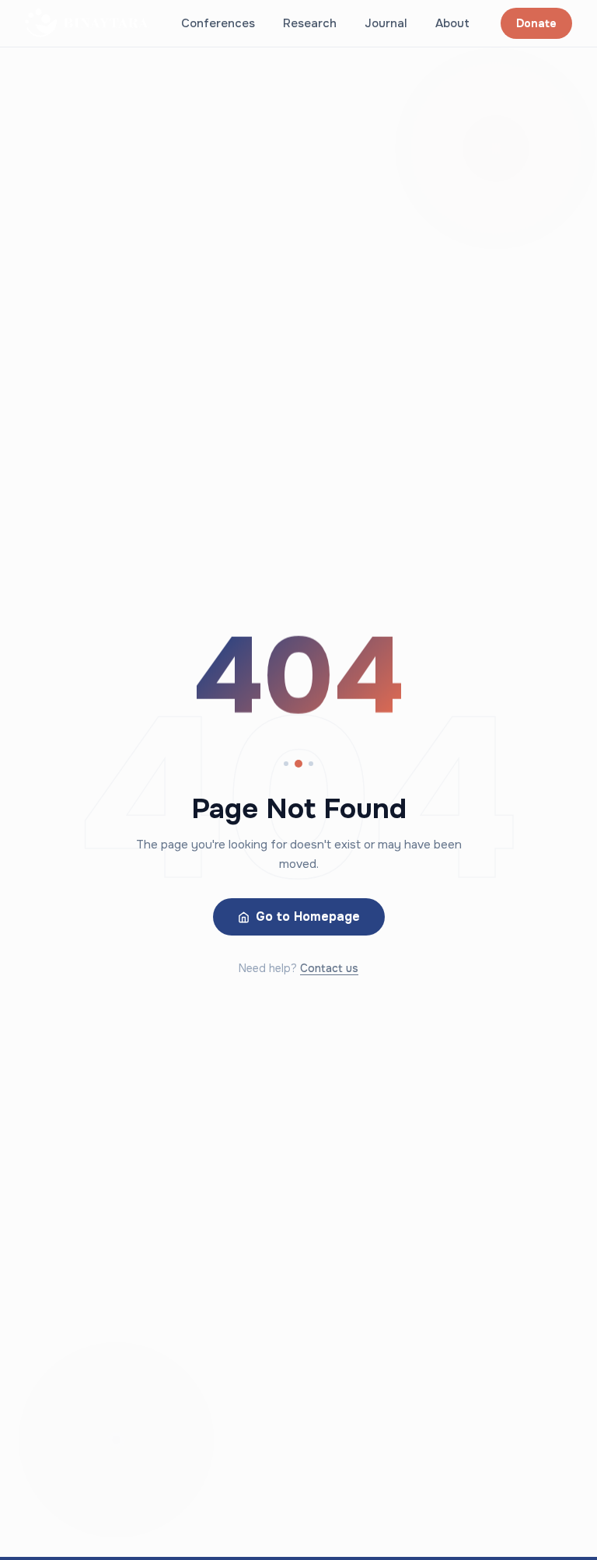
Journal (386, 23)
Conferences (218, 23)
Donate (536, 23)
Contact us (329, 968)
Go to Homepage (308, 916)
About (452, 23)
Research (310, 23)
